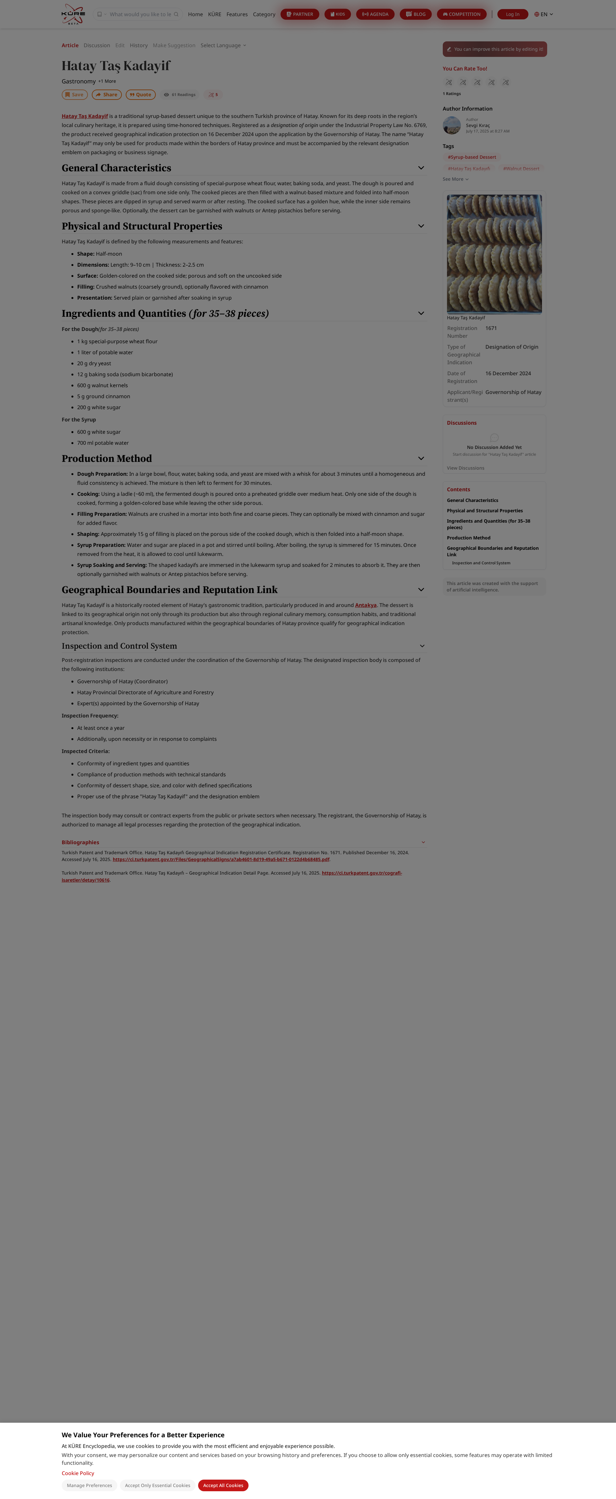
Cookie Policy (78, 1473)
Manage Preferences (89, 1485)
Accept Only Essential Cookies (157, 1485)
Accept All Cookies (223, 1485)
